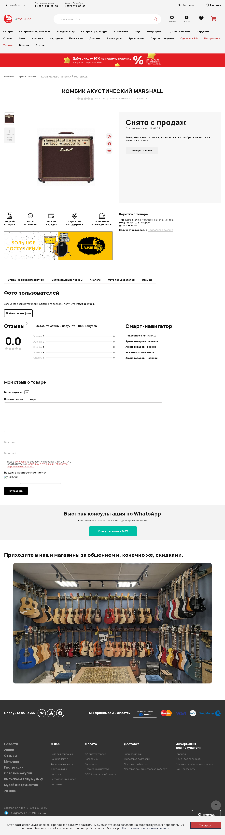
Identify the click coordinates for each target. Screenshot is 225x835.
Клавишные (121, 31)
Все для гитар (66, 31)
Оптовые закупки (18, 773)
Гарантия (181, 754)
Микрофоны (154, 31)
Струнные (203, 31)
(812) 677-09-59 (75, 6)
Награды (56, 774)
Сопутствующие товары (67, 279)
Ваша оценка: (14, 392)
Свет (22, 38)
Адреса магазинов (62, 764)
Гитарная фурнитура (94, 31)
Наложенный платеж (97, 769)
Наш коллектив (59, 758)
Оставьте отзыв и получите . (67, 326)
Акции (9, 750)
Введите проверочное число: (25, 472)
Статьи (39, 45)
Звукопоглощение (162, 38)
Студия (7, 38)
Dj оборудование (179, 31)
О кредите (91, 764)
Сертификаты (59, 769)
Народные (56, 38)
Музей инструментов (21, 785)
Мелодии (11, 761)
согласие (21, 461)
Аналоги (95, 279)
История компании (62, 754)
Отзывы (147, 279)
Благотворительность (64, 779)
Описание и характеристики (26, 279)
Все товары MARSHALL (140, 352)
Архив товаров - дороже (141, 346)
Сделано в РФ (189, 38)
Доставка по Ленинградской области (146, 769)
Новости (11, 744)
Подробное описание (160, 230)
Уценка (8, 45)
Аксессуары (114, 38)
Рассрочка (91, 758)
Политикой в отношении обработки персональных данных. (37, 465)
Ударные (37, 38)
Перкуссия (76, 38)
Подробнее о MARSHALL (141, 335)
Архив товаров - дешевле (142, 341)
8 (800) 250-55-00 (46, 6)
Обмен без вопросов (188, 758)
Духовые (94, 38)
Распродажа (212, 38)
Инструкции (13, 767)
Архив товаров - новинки (141, 358)
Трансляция (136, 38)
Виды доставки (132, 754)
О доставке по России (137, 758)
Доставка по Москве (136, 764)
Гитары (8, 31)
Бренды (24, 45)
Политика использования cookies (145, 828)
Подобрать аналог (142, 150)
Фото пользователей (121, 279)
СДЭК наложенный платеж (100, 774)
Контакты (56, 784)
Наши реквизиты (185, 769)
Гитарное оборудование (34, 31)
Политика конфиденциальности (194, 764)
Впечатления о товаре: (20, 399)
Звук (138, 31)
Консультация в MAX (113, 531)
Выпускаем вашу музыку (23, 779)
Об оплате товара (95, 754)
